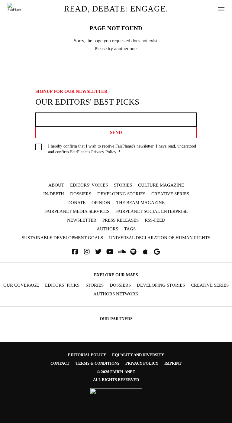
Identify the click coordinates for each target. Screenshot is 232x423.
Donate (76, 202)
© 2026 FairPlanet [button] (116, 371)
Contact (59, 363)
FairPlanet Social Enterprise (151, 211)
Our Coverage (21, 285)
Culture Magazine (161, 185)
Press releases (120, 220)
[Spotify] (133, 252)
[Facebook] (75, 252)
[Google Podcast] (157, 252)
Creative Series (170, 194)
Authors (107, 229)
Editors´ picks (62, 285)
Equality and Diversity (138, 355)
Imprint (173, 363)
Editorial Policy (87, 355)
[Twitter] (98, 252)
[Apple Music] (145, 252)
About (56, 185)
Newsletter (81, 220)
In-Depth (53, 194)
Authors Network (116, 294)
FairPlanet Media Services (76, 211)
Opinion (101, 202)
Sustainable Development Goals (62, 238)
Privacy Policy (103, 152)
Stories (123, 185)
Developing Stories (121, 194)
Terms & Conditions (97, 363)
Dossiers (80, 194)
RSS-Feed (155, 220)
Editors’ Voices (89, 185)
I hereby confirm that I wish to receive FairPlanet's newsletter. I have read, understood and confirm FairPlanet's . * (122, 149)
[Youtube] (110, 252)
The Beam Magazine (140, 202)
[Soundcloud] (122, 252)
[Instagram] (87, 252)
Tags (130, 229)
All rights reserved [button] (116, 379)
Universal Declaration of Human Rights (159, 238)
